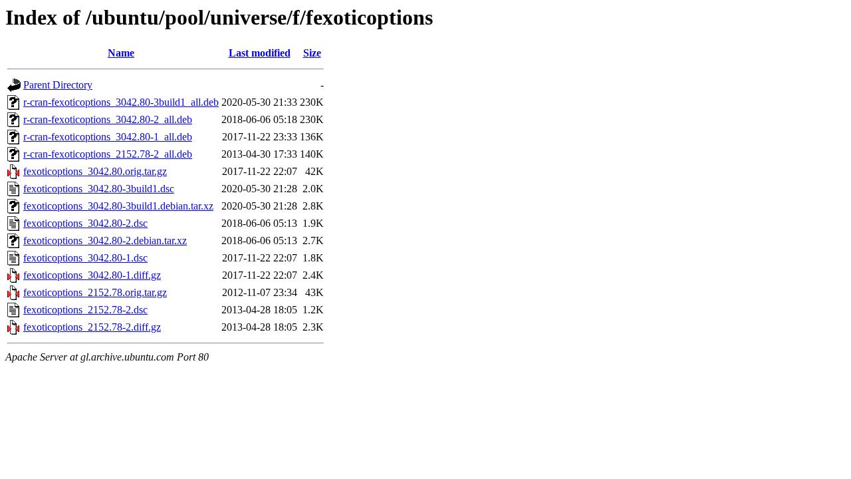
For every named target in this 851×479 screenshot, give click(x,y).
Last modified (260, 53)
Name (121, 53)
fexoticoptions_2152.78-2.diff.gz (92, 327)
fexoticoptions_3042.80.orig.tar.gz (95, 171)
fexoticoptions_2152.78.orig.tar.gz (95, 292)
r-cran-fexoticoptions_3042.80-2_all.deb (107, 119)
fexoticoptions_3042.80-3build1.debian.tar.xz (118, 206)
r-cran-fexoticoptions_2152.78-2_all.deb (107, 154)
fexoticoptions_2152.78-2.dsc (85, 309)
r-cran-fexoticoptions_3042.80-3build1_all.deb (121, 102)
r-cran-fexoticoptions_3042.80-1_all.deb (107, 136)
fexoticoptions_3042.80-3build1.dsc (98, 188)
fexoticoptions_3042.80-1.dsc (85, 257)
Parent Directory (57, 84)
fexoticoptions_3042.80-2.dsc (85, 223)
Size (312, 53)
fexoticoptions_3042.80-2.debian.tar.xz (105, 240)
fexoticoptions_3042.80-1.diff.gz (92, 275)
